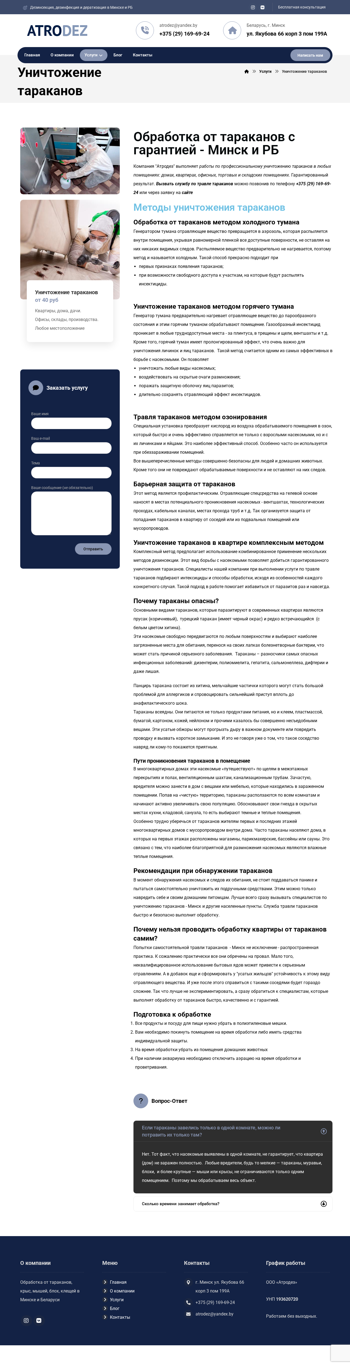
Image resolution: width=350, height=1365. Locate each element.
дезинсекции (165, 560)
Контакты (120, 1317)
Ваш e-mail (40, 438)
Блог (114, 1308)
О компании (122, 1291)
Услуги (117, 1299)
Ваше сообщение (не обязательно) (62, 487)
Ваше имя (40, 414)
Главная (118, 1282)
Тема (35, 463)
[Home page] (246, 71)
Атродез (165, 166)
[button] (253, 7)
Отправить (93, 549)
